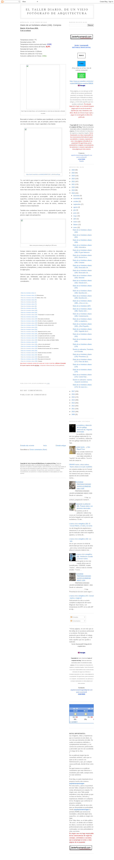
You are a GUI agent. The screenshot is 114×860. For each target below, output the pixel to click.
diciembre (76, 195)
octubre (76, 201)
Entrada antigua (61, 445)
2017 (73, 391)
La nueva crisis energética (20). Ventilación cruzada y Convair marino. (84, 556)
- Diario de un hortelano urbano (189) (28, 346)
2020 (73, 187)
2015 (73, 397)
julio (74, 210)
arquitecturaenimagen (76, 783)
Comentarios (76, 621)
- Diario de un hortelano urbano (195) (28, 359)
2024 (73, 176)
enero (75, 227)
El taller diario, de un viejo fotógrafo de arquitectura (57, 11)
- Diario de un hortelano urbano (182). (29, 331)
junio (75, 213)
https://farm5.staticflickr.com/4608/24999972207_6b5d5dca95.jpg (43, 174)
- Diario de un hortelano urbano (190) (28, 348)
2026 (73, 170)
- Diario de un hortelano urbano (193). (29, 354)
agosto (75, 207)
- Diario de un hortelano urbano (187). (29, 342)
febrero (75, 224)
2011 (73, 409)
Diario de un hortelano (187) (82, 306)
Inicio (45, 445)
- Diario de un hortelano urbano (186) (28, 340)
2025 (73, 173)
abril (74, 219)
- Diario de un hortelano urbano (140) (28, 318)
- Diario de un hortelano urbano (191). (29, 350)
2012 (73, 406)
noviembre (76, 198)
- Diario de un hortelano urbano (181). (29, 329)
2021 (73, 184)
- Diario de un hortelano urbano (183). (29, 333)
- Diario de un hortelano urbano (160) (28, 323)
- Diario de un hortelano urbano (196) (28, 361)
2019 (73, 190)
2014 (73, 400)
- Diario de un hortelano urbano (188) (28, 344)
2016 (73, 394)
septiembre (77, 204)
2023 (73, 178)
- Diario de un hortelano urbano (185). (29, 338)
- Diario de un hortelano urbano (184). (29, 335)
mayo (75, 216)
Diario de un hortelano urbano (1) (28, 293)
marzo (75, 222)
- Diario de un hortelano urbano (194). (29, 357)
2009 (73, 414)
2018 (73, 193)
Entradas (75, 617)
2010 (73, 411)
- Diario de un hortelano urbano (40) (28, 297)
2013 (73, 403)
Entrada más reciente (27, 445)
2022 (73, 181)
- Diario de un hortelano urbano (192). (29, 352)
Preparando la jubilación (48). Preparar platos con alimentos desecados (84, 506)
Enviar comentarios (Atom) (38, 449)
